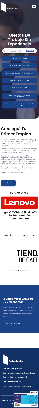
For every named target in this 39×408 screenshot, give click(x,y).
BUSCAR (30, 51)
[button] (34, 6)
